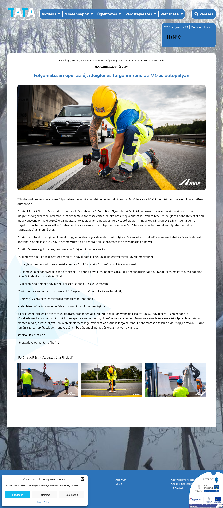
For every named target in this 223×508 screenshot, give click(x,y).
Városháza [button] (169, 13)
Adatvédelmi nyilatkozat (185, 479)
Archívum (120, 479)
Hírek (75, 60)
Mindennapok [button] (76, 13)
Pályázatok (177, 487)
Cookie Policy (43, 502)
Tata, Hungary (182, 37)
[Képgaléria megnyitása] (47, 380)
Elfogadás (17, 494)
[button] (82, 479)
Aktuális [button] (49, 13)
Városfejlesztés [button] (138, 13)
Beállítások (71, 494)
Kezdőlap (64, 60)
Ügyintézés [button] (107, 13)
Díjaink (119, 483)
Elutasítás (44, 494)
